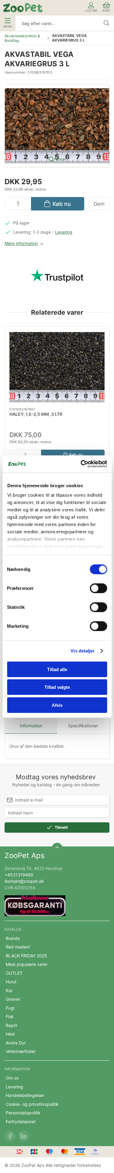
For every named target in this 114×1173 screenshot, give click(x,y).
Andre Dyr (16, 1042)
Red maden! (18, 946)
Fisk (10, 1016)
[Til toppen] (57, 848)
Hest (10, 1033)
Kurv (106, 10)
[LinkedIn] (23, 1136)
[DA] (23, 7)
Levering (63, 232)
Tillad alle (57, 669)
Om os (12, 1077)
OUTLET (14, 973)
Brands (13, 938)
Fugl (10, 1007)
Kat (9, 990)
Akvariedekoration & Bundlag (22, 38)
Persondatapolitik (23, 1112)
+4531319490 (19, 874)
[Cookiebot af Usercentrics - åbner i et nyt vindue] (81, 464)
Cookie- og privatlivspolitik (32, 1104)
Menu (7, 26)
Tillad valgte (57, 687)
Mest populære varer (26, 964)
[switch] (98, 588)
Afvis (57, 704)
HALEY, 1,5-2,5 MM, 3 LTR (35, 414)
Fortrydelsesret (21, 1121)
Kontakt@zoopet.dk (24, 881)
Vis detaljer (83, 650)
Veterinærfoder (21, 1051)
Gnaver (13, 999)
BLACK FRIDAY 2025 (26, 955)
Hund (11, 981)
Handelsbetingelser (25, 1095)
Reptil (11, 1025)
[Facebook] (10, 1136)
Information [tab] (31, 725)
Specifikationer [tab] (83, 725)
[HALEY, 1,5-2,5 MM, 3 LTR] (57, 367)
